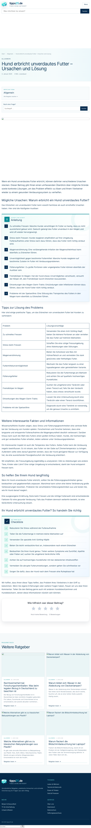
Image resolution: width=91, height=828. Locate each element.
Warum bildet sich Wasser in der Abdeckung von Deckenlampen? (65, 684)
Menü (86, 4)
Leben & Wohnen (53, 784)
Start (3, 54)
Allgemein (10, 54)
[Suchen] (22, 826)
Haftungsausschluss (54, 813)
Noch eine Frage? (9, 104)
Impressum (51, 807)
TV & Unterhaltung (8, 807)
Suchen (84, 11)
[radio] (33, 608)
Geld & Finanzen (53, 793)
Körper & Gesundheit (9, 804)
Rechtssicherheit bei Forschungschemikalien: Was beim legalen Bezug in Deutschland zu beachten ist (21, 687)
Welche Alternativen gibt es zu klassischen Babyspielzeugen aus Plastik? (21, 744)
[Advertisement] (45, 31)
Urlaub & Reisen (7, 810)
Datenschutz (51, 810)
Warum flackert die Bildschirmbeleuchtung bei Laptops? (67, 742)
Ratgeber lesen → (10, 706)
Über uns (50, 804)
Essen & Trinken (52, 790)
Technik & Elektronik (54, 787)
